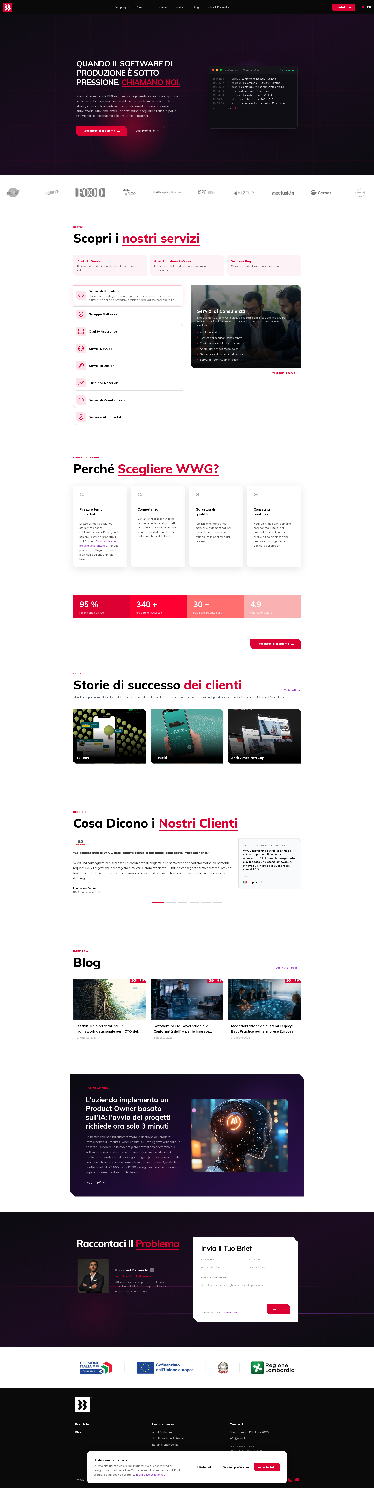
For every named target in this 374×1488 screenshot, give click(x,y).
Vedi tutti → (292, 690)
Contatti (343, 7)
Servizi (141, 7)
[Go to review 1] (158, 902)
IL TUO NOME (208, 1259)
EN (369, 7)
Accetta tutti (267, 1467)
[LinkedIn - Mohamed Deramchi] (152, 1270)
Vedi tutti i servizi (286, 373)
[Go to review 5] (206, 902)
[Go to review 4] (194, 902)
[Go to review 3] (182, 902)
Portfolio (161, 7)
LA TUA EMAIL (255, 1259)
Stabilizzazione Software (168, 1438)
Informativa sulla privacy (151, 1474)
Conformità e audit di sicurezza (222, 343)
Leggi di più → (95, 1182)
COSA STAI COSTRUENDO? (214, 1278)
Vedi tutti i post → (288, 967)
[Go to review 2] (171, 902)
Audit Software (162, 1432)
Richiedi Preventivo (219, 7)
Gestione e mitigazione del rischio (223, 354)
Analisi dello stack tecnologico (221, 348)
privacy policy (232, 1312)
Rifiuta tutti (205, 1467)
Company (120, 7)
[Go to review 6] (217, 902)
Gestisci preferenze (236, 1467)
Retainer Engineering (165, 1444)
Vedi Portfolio (147, 130)
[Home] (8, 7)
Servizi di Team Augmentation (221, 359)
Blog (196, 7)
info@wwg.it (238, 1438)
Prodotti (180, 7)
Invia (278, 1309)
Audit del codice (212, 332)
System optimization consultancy (223, 338)
